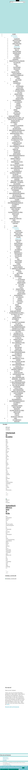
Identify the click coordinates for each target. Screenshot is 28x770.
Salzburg (15, 174)
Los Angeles (18, 102)
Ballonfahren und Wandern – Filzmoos (16, 181)
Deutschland (17, 40)
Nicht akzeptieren (4, 769)
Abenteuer (15, 214)
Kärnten (15, 149)
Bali (17, 65)
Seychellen (16, 113)
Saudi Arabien (17, 73)
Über (14, 220)
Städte (15, 217)
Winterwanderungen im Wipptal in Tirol (17, 131)
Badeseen (15, 210)
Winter (15, 215)
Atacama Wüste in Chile (20, 91)
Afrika (15, 110)
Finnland (17, 42)
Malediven (17, 69)
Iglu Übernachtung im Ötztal (17, 146)
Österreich (16, 58)
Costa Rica (18, 106)
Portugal (17, 48)
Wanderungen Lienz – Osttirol (17, 134)
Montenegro (17, 51)
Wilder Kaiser (17, 129)
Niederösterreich (15, 173)
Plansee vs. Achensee (16, 125)
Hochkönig (16, 184)
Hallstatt (17, 160)
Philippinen (17, 67)
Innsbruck (17, 144)
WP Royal (7, 763)
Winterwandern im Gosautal (17, 169)
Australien (16, 62)
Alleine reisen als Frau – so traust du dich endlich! (15, 118)
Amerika (15, 81)
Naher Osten (15, 72)
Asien (15, 64)
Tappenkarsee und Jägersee (17, 178)
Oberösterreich (15, 158)
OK (23, 767)
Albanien (17, 39)
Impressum (5, 757)
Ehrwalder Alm (17, 143)
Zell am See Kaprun (17, 188)
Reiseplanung (15, 121)
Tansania (17, 114)
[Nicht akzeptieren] (19, 769)
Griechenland (16, 43)
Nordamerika (17, 100)
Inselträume (15, 209)
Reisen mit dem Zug (15, 218)
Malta (17, 50)
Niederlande (17, 53)
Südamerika (17, 83)
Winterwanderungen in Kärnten (16, 156)
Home (14, 34)
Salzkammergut (17, 171)
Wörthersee (17, 154)
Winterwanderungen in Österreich (15, 203)
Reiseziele (14, 36)
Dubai (18, 78)
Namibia (16, 111)
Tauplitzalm (17, 192)
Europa (15, 37)
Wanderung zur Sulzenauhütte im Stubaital (17, 139)
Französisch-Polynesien (16, 61)
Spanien (16, 54)
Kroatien (17, 47)
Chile (18, 84)
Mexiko (18, 108)
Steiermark (15, 190)
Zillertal (17, 127)
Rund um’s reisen (14, 116)
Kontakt (15, 223)
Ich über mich (15, 222)
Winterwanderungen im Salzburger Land (17, 186)
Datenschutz (5, 758)
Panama (18, 105)
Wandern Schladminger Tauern (16, 198)
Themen (14, 206)
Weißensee (16, 151)
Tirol (15, 124)
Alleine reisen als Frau (15, 212)
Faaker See (17, 152)
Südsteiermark (17, 196)
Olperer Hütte (16, 136)
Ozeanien (15, 59)
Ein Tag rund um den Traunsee (16, 165)
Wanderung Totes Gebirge (17, 162)
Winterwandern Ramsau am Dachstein (17, 194)
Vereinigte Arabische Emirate (16, 76)
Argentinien (18, 94)
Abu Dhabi (18, 80)
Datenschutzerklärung (13, 769)
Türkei (17, 56)
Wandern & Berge (15, 207)
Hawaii (18, 103)
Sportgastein (17, 176)
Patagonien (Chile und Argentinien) (20, 87)
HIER (8, 704)
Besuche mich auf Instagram (12, 706)
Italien (17, 45)
